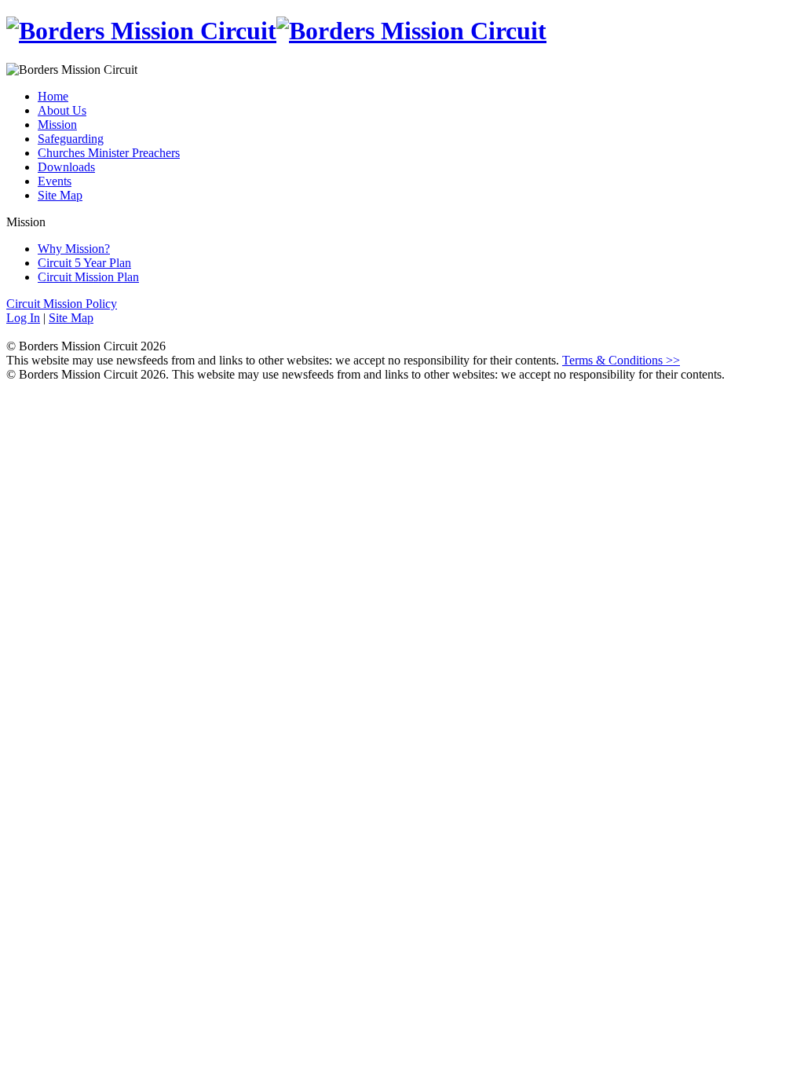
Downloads (66, 167)
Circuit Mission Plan (88, 277)
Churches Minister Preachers (109, 152)
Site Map (60, 195)
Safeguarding (71, 138)
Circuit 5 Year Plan (84, 262)
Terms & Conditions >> (621, 360)
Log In (23, 317)
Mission (57, 124)
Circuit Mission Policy (61, 303)
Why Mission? (74, 248)
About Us (62, 110)
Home (53, 96)
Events (54, 181)
